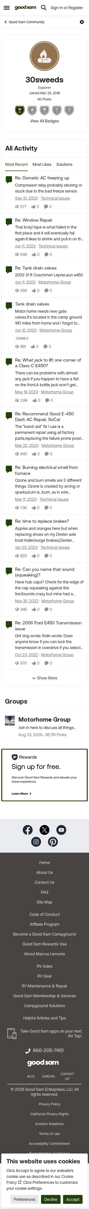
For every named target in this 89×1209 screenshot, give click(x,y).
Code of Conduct (44, 914)
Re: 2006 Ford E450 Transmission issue (48, 625)
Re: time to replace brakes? (42, 521)
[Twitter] (44, 829)
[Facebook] (28, 829)
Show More (47, 678)
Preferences (24, 1199)
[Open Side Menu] (6, 7)
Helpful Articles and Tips (44, 1018)
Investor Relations (49, 1124)
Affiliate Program (44, 924)
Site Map (44, 902)
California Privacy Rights (49, 1114)
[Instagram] (36, 841)
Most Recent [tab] (16, 164)
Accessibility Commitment (49, 1144)
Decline (50, 1199)
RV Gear (44, 976)
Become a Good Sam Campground (44, 934)
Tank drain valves (32, 304)
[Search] (44, 8)
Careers (48, 1076)
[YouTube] (61, 829)
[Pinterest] (53, 841)
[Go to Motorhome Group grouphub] (10, 721)
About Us (44, 872)
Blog (31, 1076)
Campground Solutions (44, 1005)
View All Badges (44, 121)
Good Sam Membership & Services (44, 996)
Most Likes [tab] (42, 164)
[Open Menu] (81, 22)
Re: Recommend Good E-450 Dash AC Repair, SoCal (44, 416)
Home (44, 862)
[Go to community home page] (25, 7)
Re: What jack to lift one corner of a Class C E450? (48, 362)
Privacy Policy (49, 1104)
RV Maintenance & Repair (44, 986)
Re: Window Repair (33, 220)
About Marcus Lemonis (44, 954)
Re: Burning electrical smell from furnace (46, 470)
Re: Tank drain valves (36, 267)
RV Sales (44, 966)
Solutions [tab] (64, 164)
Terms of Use (49, 1134)
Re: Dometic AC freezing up (42, 177)
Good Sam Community (26, 22)
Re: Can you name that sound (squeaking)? (44, 572)
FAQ (44, 892)
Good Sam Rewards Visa (44, 944)
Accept (72, 1199)
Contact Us (44, 882)
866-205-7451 (48, 1050)
